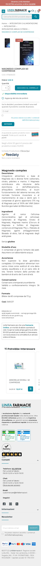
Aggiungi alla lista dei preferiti (16, 98)
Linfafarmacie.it (16, 551)
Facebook (4, 504)
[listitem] (20, 372)
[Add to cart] (30, 388)
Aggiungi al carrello (27, 88)
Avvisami (8, 124)
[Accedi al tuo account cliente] (35, 11)
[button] (4, 372)
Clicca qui (24, 151)
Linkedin (17, 505)
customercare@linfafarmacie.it (15, 493)
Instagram (10, 505)
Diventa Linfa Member (20, 2)
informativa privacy (15, 535)
